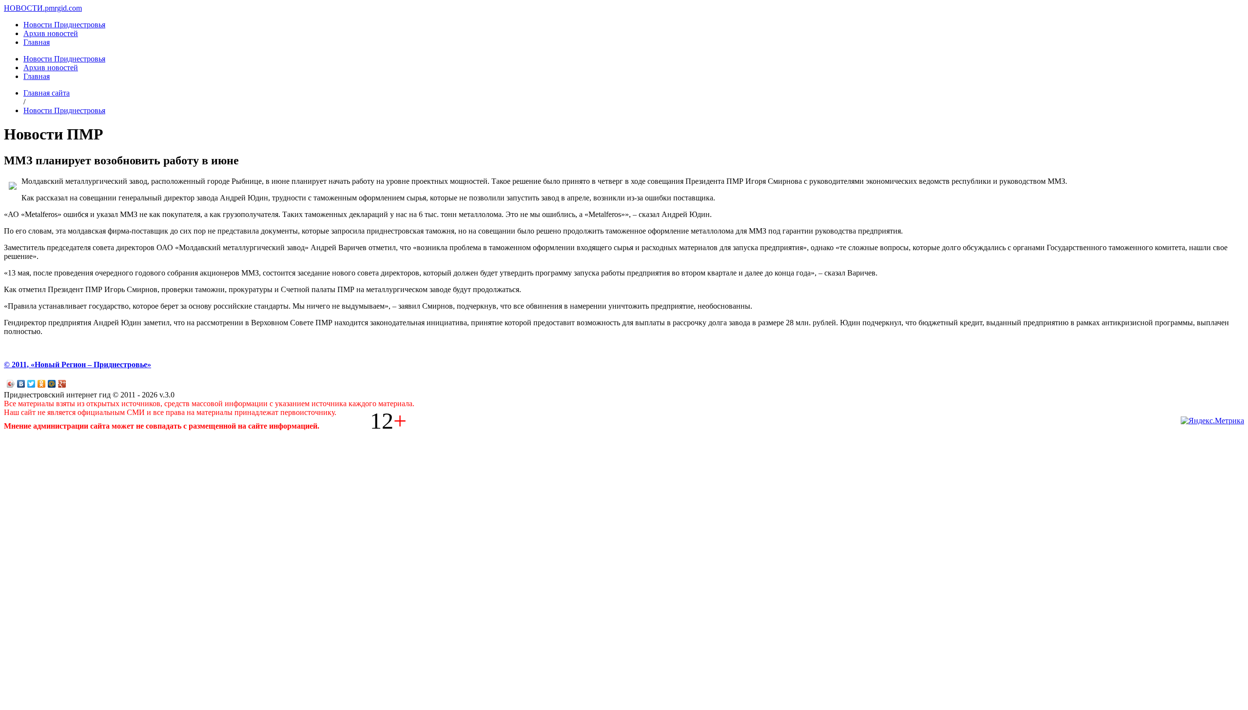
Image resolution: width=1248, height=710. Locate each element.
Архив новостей (50, 33)
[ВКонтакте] (21, 383)
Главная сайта (46, 93)
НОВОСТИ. (24, 8)
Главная (36, 42)
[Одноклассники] (42, 383)
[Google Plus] (62, 383)
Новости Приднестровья (64, 24)
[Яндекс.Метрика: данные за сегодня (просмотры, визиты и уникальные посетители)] (1212, 420)
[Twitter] (31, 383)
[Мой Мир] (52, 383)
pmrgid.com (63, 8)
